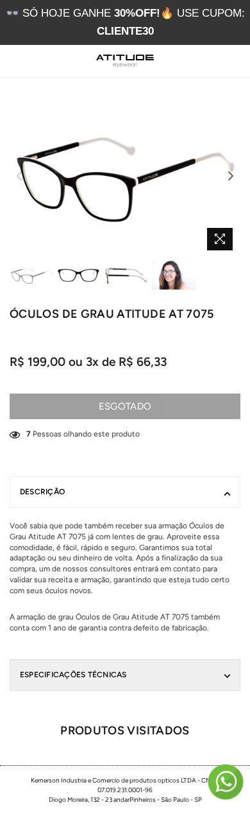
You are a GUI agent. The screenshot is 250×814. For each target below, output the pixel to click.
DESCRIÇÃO (42, 491)
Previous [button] (19, 176)
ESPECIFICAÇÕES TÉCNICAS (73, 674)
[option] (125, 177)
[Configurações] (204, 61)
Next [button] (230, 176)
